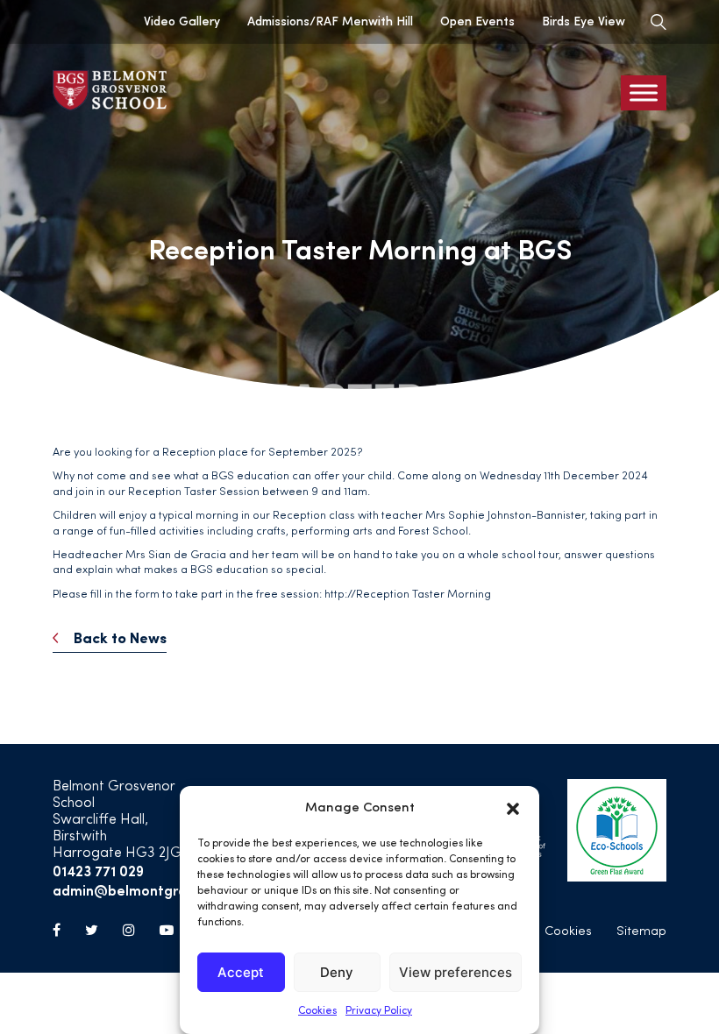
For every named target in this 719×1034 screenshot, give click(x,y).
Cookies (317, 1011)
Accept (240, 972)
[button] (513, 809)
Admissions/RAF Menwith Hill (330, 22)
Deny (336, 972)
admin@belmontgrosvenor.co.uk (161, 890)
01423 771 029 (98, 870)
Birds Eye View (583, 22)
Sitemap (641, 931)
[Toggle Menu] (644, 93)
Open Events (477, 22)
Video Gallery (182, 22)
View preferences (455, 972)
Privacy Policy (378, 1011)
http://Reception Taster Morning (407, 594)
